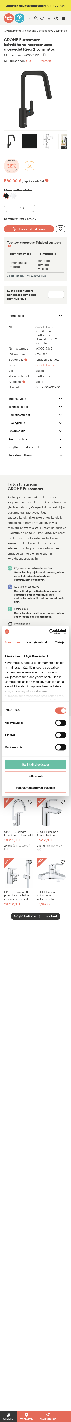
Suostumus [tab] (13, 642)
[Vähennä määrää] (7, 208)
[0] (49, 18)
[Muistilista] (42, 18)
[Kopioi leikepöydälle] (44, 55)
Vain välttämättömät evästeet (35, 787)
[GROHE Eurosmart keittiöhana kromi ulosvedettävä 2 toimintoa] (13, 195)
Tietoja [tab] (59, 642)
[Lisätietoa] (47, 180)
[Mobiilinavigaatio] (63, 18)
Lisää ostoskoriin (32, 229)
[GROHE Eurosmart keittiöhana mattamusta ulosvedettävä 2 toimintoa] (6, 195)
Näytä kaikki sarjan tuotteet (35, 916)
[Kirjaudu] (56, 18)
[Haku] (36, 18)
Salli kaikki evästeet (35, 764)
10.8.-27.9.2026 (35, 5)
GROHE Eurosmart (38, 61)
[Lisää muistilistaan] (60, 228)
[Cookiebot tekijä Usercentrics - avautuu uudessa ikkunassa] (50, 631)
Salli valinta (35, 776)
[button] (35, 316)
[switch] (60, 723)
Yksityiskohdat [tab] (36, 642)
